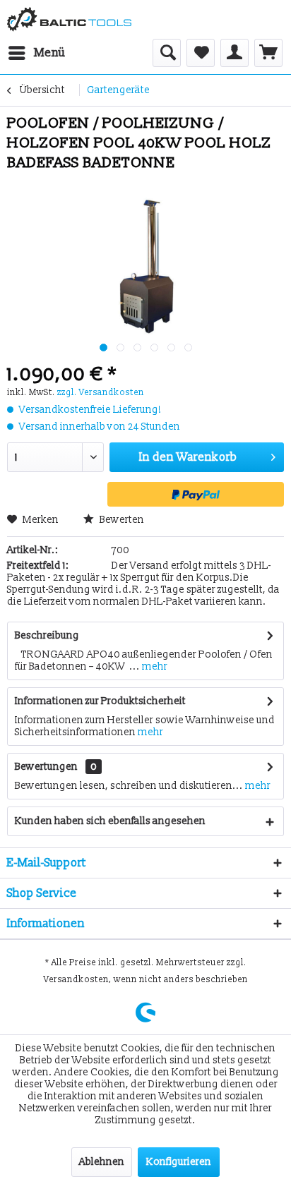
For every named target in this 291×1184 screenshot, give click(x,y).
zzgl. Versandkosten (100, 392)
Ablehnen (101, 1162)
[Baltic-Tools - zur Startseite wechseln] (69, 19)
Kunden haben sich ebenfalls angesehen (110, 821)
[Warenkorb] (268, 53)
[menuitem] (36, 53)
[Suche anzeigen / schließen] (167, 53)
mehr (153, 666)
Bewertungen (46, 767)
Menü (50, 52)
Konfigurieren (178, 1162)
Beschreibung (47, 635)
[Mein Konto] (234, 53)
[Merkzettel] (200, 53)
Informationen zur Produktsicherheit (100, 701)
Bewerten (120, 520)
